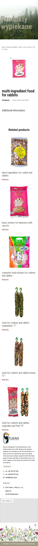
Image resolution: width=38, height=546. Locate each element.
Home (3, 47)
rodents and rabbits (12, 47)
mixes (20, 47)
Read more (5, 179)
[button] (11, 58)
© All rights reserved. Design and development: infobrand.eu (19, 544)
